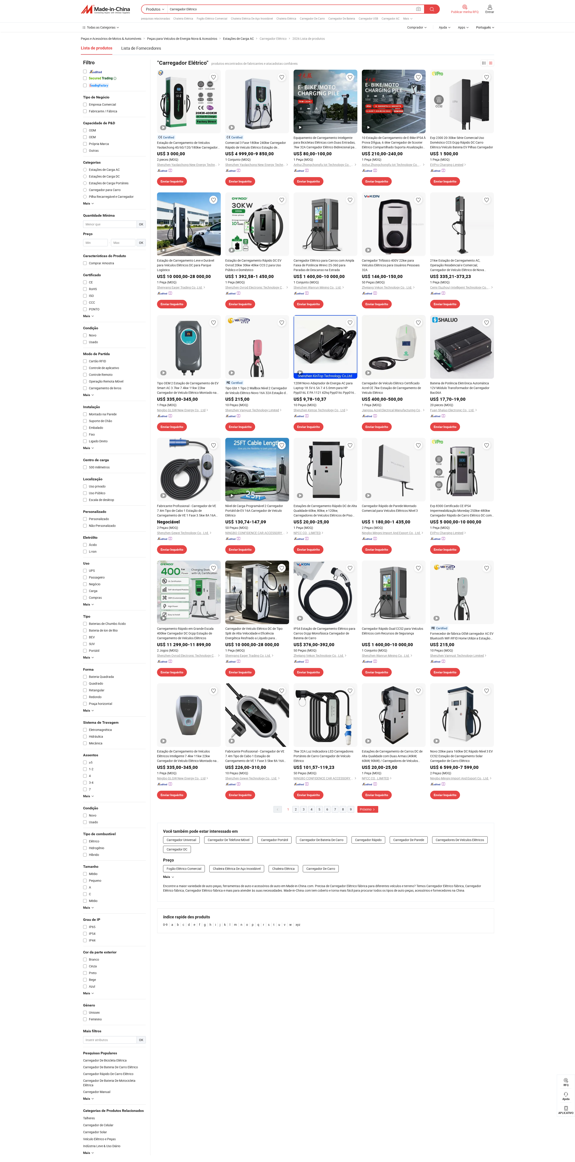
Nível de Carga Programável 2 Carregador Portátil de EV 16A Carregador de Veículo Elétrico (254, 510)
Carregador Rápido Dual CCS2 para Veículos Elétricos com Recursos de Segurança (392, 630)
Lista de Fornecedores (141, 48)
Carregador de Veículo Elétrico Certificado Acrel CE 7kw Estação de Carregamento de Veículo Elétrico (391, 388)
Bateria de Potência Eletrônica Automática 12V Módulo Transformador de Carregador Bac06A (459, 388)
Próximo (366, 809)
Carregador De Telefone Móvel (228, 840)
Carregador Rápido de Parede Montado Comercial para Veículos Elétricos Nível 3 (390, 508)
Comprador (415, 27)
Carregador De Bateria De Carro (321, 840)
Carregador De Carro (312, 18)
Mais (166, 877)
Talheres (89, 1118)
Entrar (489, 12)
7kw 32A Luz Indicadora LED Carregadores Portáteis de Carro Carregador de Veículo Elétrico (323, 756)
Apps (461, 27)
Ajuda (443, 27)
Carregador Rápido (368, 840)
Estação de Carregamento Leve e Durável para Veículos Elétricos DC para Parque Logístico (185, 265)
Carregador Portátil (274, 840)
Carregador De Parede (408, 840)
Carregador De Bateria (341, 18)
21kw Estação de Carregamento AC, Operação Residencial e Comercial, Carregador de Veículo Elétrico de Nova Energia (457, 265)
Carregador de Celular (98, 1125)
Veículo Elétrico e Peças (99, 1139)
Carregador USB (368, 18)
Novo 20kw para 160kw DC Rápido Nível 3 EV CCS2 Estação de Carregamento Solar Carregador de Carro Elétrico (461, 756)
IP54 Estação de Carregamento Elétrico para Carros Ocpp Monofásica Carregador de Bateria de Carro (324, 633)
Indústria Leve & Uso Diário (101, 1146)
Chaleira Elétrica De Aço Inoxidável (252, 18)
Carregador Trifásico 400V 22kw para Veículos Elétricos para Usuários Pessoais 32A (391, 265)
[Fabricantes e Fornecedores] (105, 9)
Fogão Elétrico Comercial (212, 18)
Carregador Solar (95, 1132)
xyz (298, 924)
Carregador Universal (181, 840)
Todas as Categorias (101, 27)
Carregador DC (177, 849)
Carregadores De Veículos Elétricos (460, 840)
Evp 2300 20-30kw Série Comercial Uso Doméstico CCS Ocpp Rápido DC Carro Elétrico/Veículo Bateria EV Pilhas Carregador (461, 142)
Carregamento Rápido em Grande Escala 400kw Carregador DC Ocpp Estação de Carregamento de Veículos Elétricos (185, 633)
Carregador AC (391, 18)
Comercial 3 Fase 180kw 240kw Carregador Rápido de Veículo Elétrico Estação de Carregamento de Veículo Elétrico (255, 145)
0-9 (165, 924)
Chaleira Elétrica (183, 18)
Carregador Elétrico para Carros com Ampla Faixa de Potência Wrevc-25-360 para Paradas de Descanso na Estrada (324, 265)
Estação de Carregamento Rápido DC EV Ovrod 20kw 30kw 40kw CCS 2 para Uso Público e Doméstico (253, 265)
